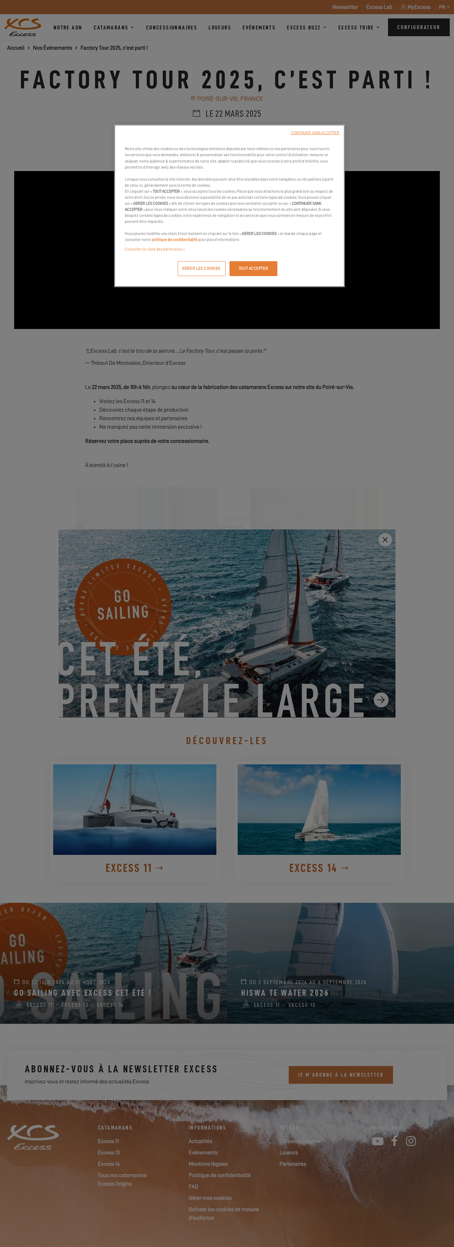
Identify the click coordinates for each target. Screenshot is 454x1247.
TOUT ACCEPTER (253, 268)
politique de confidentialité (175, 240)
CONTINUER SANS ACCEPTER (315, 133)
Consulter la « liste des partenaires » (155, 249)
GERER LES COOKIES (201, 268)
